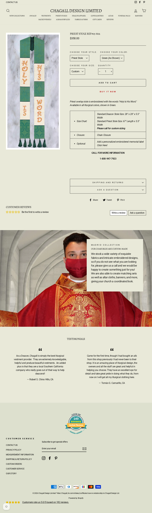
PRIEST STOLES (61, 16)
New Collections (17, 16)
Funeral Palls (124, 16)
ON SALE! (33, 16)
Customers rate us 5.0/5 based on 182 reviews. (45, 502)
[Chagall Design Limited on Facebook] (50, 458)
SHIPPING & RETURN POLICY (19, 459)
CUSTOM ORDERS (14, 464)
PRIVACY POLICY (13, 450)
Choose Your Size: (82, 66)
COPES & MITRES (97, 16)
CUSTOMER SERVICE (15, 469)
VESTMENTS (46, 16)
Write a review (118, 212)
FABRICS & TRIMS (81, 19)
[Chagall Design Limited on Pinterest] (56, 458)
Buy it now (108, 92)
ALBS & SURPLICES (63, 19)
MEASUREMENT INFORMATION (20, 454)
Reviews (110, 19)
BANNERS (138, 16)
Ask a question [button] (137, 212)
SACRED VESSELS (44, 19)
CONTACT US (12, 2)
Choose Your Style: (83, 52)
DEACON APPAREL (79, 16)
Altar (110, 16)
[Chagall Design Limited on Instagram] (43, 458)
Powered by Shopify (76, 498)
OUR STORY (11, 473)
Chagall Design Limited (76, 11)
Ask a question (108, 190)
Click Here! (102, 145)
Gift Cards (97, 19)
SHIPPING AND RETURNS (108, 183)
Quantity (104, 66)
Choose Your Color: (114, 52)
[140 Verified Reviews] (76, 435)
